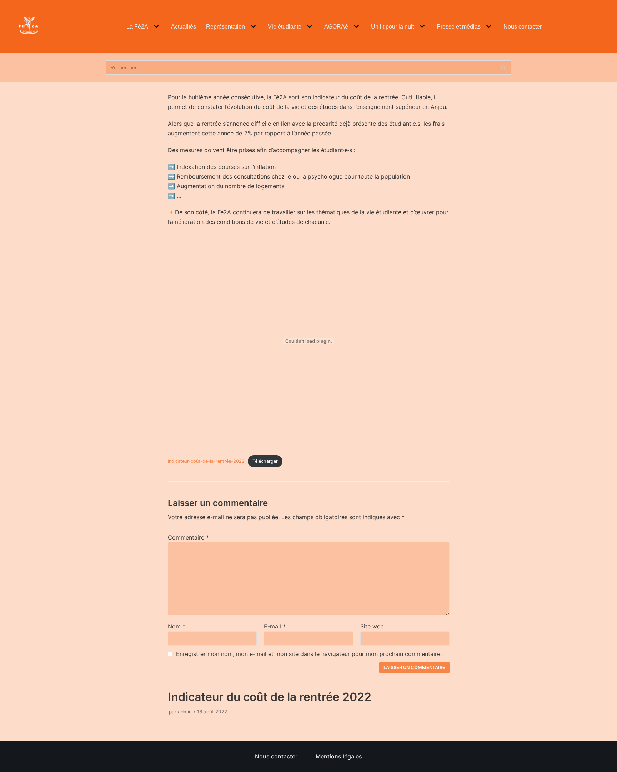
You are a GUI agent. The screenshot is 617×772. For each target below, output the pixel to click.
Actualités (183, 27)
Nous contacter (522, 27)
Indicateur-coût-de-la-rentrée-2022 (206, 461)
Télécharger (265, 461)
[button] (155, 26)
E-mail (275, 626)
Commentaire (188, 537)
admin (185, 712)
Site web (372, 626)
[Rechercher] (503, 67)
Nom (176, 626)
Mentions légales (339, 756)
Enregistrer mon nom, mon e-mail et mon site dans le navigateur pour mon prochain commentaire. (309, 653)
